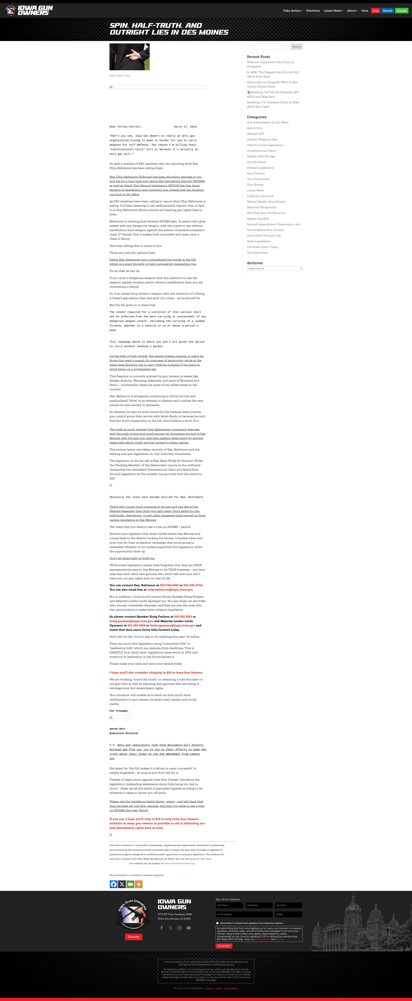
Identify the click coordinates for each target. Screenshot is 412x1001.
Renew (388, 10)
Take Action (292, 10)
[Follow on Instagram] (179, 928)
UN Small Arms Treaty (262, 247)
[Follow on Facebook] (161, 928)
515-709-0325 (169, 585)
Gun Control (256, 173)
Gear (364, 10)
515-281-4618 (136, 625)
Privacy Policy (262, 939)
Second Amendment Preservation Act (273, 224)
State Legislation (259, 241)
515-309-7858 (203, 859)
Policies (209, 988)
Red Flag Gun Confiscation (266, 212)
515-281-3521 (183, 616)
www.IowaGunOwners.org (179, 863)
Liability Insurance (260, 196)
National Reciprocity (261, 207)
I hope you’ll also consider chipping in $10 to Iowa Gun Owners (156, 672)
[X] (122, 884)
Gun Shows (255, 184)
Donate (402, 10)
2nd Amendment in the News (268, 122)
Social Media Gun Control (265, 230)
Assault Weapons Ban (262, 139)
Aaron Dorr (254, 128)
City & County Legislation (265, 145)
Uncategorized (257, 252)
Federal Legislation (260, 167)
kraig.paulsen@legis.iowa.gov (131, 621)
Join (376, 10)
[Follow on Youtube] (188, 928)
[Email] (130, 884)
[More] (139, 884)
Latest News (332, 10)
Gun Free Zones (258, 179)
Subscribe (224, 945)
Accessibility (231, 988)
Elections (313, 10)
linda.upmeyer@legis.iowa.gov (172, 625)
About (351, 10)
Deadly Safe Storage (261, 156)
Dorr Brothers (256, 162)
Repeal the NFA (258, 218)
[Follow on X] (170, 928)
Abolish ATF (255, 133)
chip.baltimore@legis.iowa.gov (169, 589)
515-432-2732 (192, 585)
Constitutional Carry (261, 150)
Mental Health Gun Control (266, 201)
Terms (280, 939)
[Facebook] (113, 884)
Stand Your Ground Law (264, 235)
